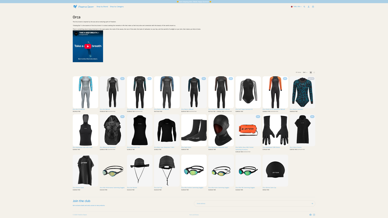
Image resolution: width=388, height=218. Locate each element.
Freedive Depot (82, 215)
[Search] (304, 6)
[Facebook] (310, 215)
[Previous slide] (76, 92)
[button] (305, 72)
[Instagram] (314, 215)
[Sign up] (312, 203)
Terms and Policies (194, 215)
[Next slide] (95, 92)
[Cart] (313, 6)
